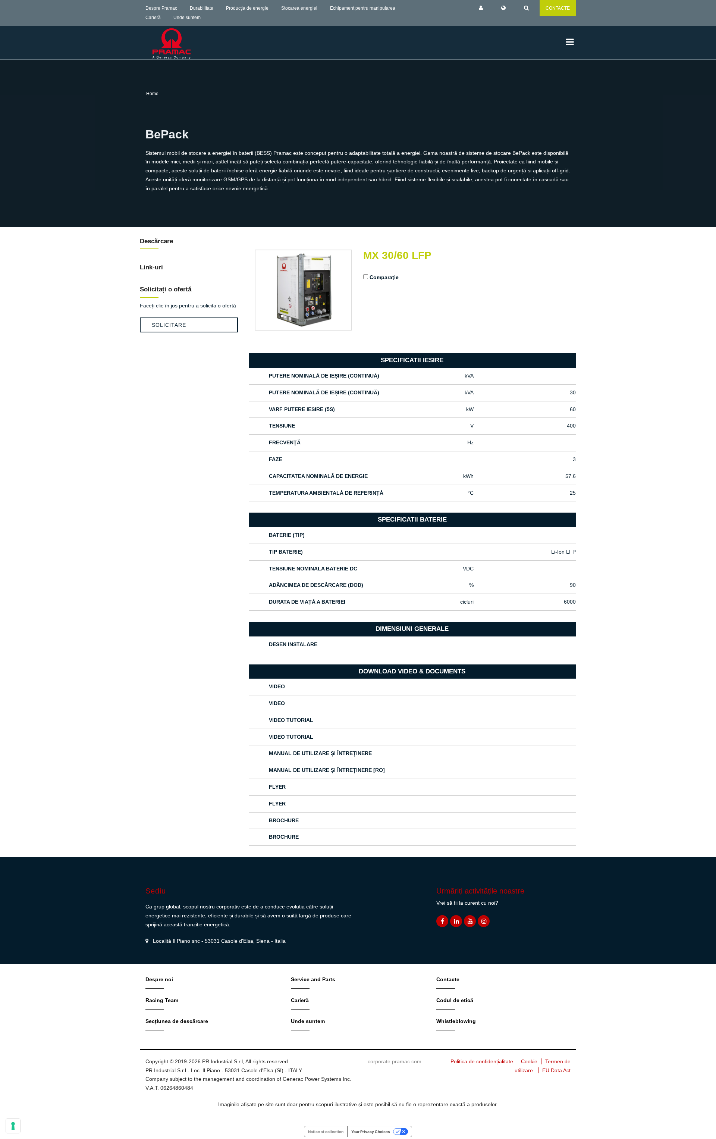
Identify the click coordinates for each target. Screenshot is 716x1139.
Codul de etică (454, 1000)
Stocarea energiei (299, 8)
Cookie (529, 1061)
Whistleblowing (456, 1021)
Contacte (447, 979)
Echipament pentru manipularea (362, 8)
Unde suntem (187, 17)
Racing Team (161, 1000)
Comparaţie (384, 277)
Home (152, 93)
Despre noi (159, 979)
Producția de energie (247, 8)
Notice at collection (325, 1131)
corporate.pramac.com (394, 1061)
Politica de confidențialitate (481, 1061)
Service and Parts (313, 979)
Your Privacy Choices (370, 1131)
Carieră (153, 17)
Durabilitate (201, 8)
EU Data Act (556, 1070)
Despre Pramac (161, 8)
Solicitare (169, 325)
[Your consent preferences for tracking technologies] (13, 1126)
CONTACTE (558, 8)
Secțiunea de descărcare (176, 1021)
